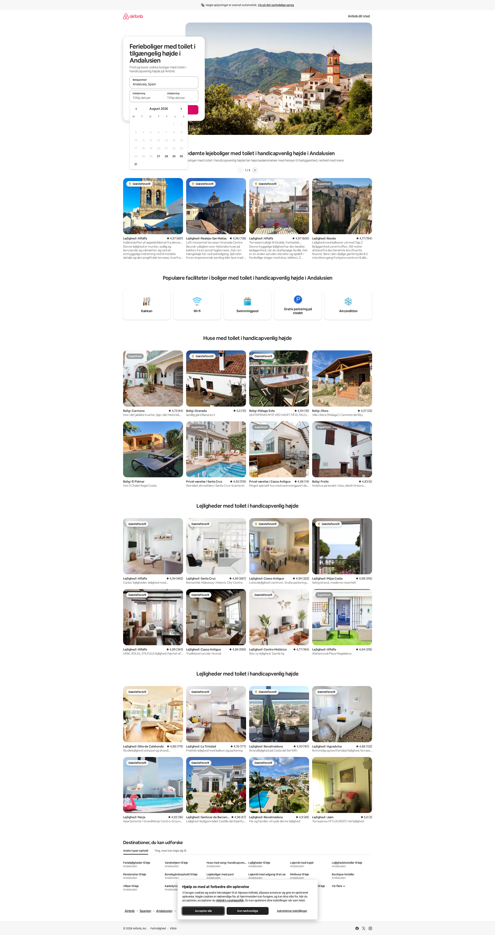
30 (181, 156)
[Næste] (255, 170)
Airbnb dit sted (359, 16)
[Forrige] (240, 170)
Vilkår (173, 928)
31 (135, 164)
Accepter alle (203, 911)
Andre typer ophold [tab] (135, 850)
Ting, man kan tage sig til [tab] (170, 850)
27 (158, 156)
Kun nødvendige (247, 911)
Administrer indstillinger (292, 911)
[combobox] (164, 84)
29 (173, 156)
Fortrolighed (158, 928)
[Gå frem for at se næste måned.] (181, 109)
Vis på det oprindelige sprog (276, 5)
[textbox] (147, 97)
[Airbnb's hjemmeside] (133, 16)
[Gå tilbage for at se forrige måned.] (136, 109)
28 (166, 156)
